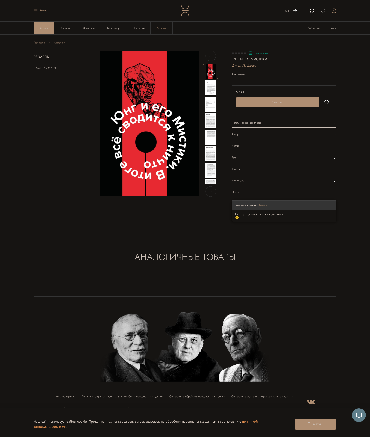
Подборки (139, 28)
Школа (332, 28)
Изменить (262, 205)
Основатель (89, 28)
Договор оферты (65, 396)
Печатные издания (45, 68)
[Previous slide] (107, 123)
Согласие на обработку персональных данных (197, 396)
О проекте (65, 28)
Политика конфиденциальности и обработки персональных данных (122, 396)
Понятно (315, 424)
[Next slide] (192, 123)
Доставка (161, 28)
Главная (39, 42)
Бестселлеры (114, 28)
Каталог (44, 28)
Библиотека (314, 28)
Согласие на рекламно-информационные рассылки (262, 396)
